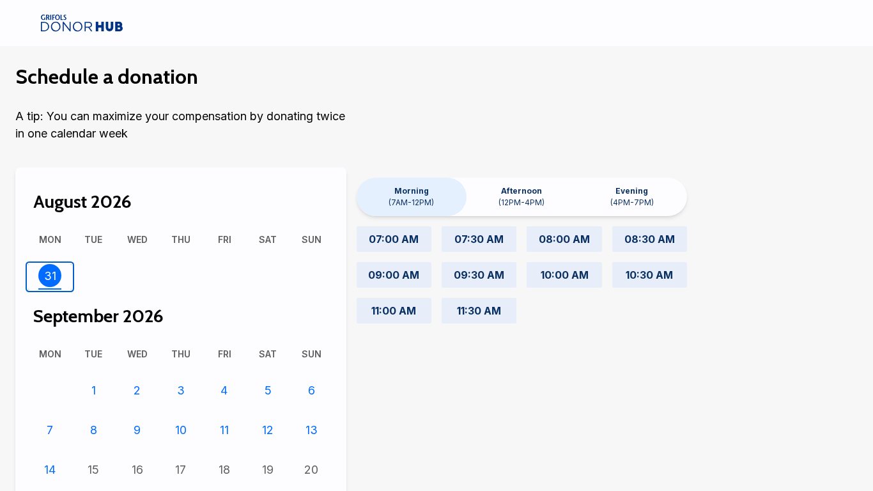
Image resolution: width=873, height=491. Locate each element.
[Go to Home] (82, 23)
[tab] (412, 197)
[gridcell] (50, 277)
